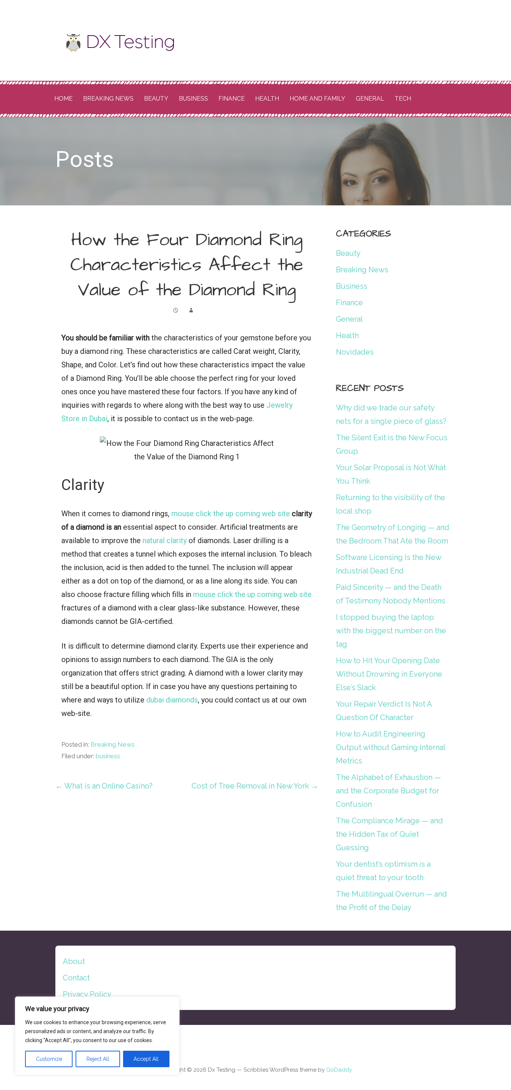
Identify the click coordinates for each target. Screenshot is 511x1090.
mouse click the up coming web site (230, 513)
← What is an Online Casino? (104, 785)
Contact (76, 977)
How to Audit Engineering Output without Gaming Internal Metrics (390, 747)
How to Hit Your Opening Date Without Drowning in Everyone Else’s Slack (389, 674)
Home (63, 98)
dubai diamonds (172, 699)
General (370, 98)
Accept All (146, 1059)
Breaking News (108, 98)
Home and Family (317, 98)
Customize (49, 1059)
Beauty (156, 98)
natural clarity (165, 540)
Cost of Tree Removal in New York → (255, 785)
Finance (231, 98)
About (74, 961)
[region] (97, 1035)
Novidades (355, 351)
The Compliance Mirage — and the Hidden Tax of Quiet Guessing (389, 834)
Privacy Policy (87, 994)
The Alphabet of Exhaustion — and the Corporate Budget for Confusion (388, 791)
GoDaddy (339, 1069)
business (108, 756)
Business (193, 98)
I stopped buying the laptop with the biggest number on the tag (391, 631)
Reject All (97, 1059)
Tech (403, 98)
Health (267, 98)
